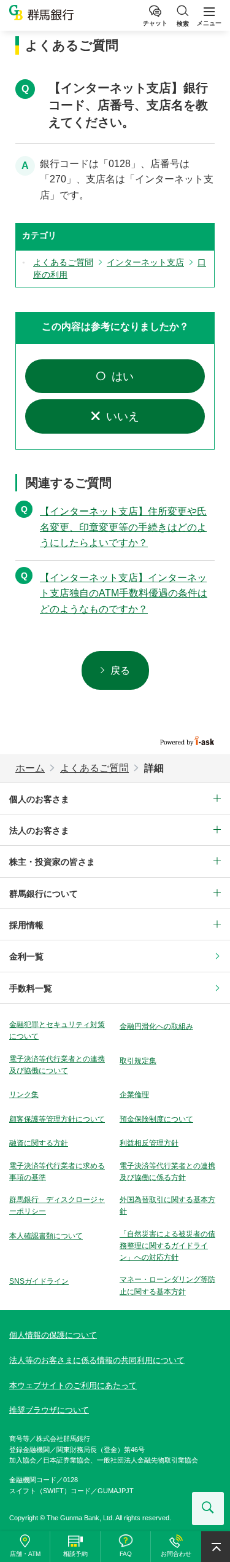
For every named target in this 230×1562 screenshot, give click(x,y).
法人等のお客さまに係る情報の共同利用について (97, 1360)
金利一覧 (26, 956)
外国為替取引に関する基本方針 (167, 1205)
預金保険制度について (156, 1119)
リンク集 (24, 1094)
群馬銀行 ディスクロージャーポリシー (57, 1205)
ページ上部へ (215, 1546)
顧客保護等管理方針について (57, 1119)
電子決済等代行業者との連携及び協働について (57, 1065)
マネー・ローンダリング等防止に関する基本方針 (167, 1285)
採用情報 (26, 925)
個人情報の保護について (53, 1335)
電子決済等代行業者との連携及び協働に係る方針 (167, 1172)
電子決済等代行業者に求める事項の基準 (57, 1172)
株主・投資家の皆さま (52, 862)
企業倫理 (134, 1094)
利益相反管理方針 (149, 1143)
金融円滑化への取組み (156, 1026)
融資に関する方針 (38, 1143)
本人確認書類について (46, 1236)
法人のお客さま (39, 830)
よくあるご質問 (94, 768)
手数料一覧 (30, 988)
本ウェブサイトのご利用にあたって (73, 1385)
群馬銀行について (43, 894)
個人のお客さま (39, 799)
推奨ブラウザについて (49, 1410)
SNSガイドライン (39, 1281)
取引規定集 (138, 1060)
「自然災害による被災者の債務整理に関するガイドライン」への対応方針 (167, 1246)
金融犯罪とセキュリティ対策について (57, 1030)
